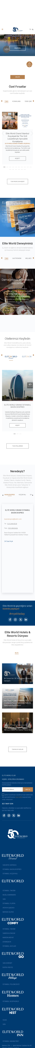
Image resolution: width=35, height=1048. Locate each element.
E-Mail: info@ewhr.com (10, 1030)
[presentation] (3, 111)
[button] (15, 409)
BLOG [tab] (16, 628)
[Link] (2, 5)
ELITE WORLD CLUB (9, 751)
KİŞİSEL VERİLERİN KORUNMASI (13, 755)
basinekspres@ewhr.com (13, 495)
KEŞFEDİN (18, 23)
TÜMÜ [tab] (6, 77)
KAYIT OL (27, 765)
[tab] (11, 333)
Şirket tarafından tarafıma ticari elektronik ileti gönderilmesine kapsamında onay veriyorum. (17, 772)
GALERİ (17, 52)
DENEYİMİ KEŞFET (17, 283)
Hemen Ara (18, 1046)
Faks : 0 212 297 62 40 (10, 1028)
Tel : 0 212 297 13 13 (9, 1026)
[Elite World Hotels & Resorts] (33, 5)
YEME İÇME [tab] (28, 77)
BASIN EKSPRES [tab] (10, 470)
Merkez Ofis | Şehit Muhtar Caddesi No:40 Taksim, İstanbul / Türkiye (17, 1022)
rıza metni (18, 773)
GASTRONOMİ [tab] (16, 234)
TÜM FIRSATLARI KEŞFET (17, 157)
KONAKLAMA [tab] (16, 77)
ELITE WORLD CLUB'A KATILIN (13, 195)
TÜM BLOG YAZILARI (17, 725)
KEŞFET (17, 134)
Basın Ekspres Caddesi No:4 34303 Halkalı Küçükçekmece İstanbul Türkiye (16, 509)
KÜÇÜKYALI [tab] (22, 470)
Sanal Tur (30, 362)
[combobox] (30, 5)
